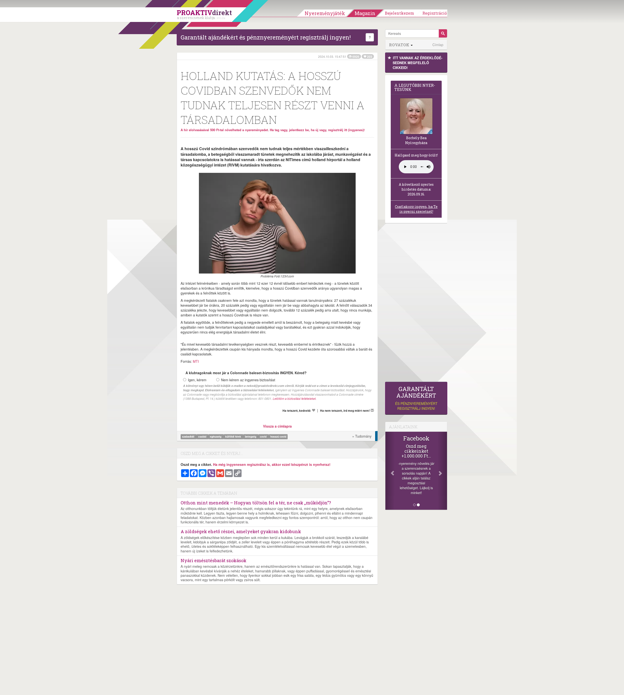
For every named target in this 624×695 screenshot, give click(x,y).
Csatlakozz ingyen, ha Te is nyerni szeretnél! (416, 209)
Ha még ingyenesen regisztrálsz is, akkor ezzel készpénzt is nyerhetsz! (272, 464)
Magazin (365, 13)
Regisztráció (434, 13)
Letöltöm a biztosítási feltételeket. (294, 398)
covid (263, 436)
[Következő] (442, 471)
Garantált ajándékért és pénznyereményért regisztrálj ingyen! (266, 37)
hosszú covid (278, 436)
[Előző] (390, 471)
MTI (196, 361)
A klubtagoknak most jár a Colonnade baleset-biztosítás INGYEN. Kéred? (246, 372)
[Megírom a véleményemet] (372, 410)
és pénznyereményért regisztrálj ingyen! (416, 398)
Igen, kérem (197, 379)
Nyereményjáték (325, 13)
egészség (216, 436)
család (202, 436)
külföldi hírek (233, 436)
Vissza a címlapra (277, 426)
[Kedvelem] (313, 410)
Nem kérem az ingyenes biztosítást (248, 379)
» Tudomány (361, 436)
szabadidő (188, 436)
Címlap (437, 45)
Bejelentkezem (399, 13)
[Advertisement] (416, 304)
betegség (251, 436)
